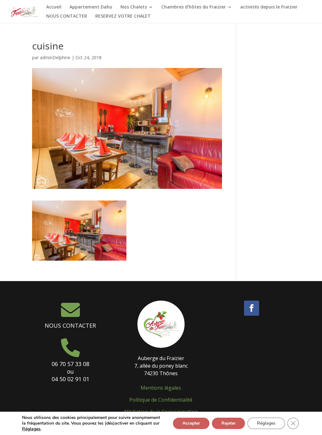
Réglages (31, 429)
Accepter (191, 423)
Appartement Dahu (90, 7)
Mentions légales (161, 387)
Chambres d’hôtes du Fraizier (193, 7)
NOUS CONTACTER (66, 16)
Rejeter (228, 423)
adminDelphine (55, 57)
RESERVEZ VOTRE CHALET (123, 16)
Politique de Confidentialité (160, 399)
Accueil (53, 7)
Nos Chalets (133, 7)
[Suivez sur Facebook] (251, 308)
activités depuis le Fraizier (268, 7)
